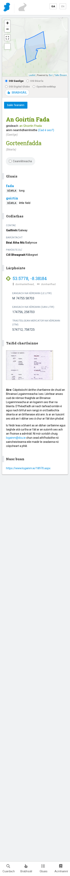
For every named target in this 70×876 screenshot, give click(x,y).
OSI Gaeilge (16, 80)
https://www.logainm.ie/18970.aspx (28, 468)
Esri (50, 75)
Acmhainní (61, 871)
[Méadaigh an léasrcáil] (7, 38)
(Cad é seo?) (46, 130)
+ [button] (7, 23)
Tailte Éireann (60, 75)
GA (53, 6)
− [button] (7, 29)
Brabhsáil (26, 871)
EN (62, 6)
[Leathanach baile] (7, 8)
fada (10, 186)
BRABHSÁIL (19, 92)
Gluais (43, 871)
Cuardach (9, 871)
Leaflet (32, 75)
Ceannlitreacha (22, 161)
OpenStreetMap (46, 86)
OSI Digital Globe (19, 86)
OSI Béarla (36, 80)
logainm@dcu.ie (16, 437)
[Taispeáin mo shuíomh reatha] (7, 46)
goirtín (12, 198)
